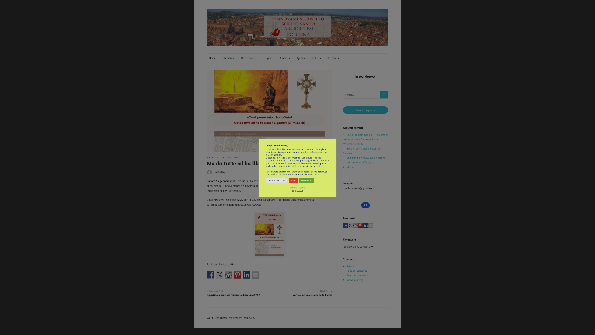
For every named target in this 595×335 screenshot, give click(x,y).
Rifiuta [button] (294, 180)
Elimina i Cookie (297, 187)
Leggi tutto (297, 190)
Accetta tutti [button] (306, 180)
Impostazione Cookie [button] (277, 180)
